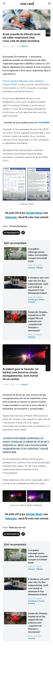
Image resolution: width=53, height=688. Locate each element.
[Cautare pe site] (49, 3)
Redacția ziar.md (17, 527)
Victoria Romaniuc (18, 226)
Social (24, 46)
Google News (34, 212)
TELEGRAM (43, 122)
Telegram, (11, 217)
